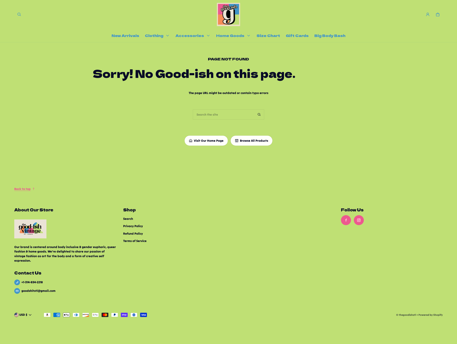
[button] (19, 14)
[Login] (428, 14)
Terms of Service (135, 241)
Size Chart (268, 35)
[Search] (259, 115)
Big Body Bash (329, 35)
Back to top (22, 189)
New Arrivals (125, 35)
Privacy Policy (133, 226)
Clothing (154, 35)
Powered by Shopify (430, 314)
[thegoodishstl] (228, 14)
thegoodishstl (407, 314)
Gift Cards (297, 35)
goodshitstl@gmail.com (38, 291)
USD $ (23, 315)
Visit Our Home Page (209, 141)
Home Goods (230, 35)
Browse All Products (254, 141)
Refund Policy (133, 234)
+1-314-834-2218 (32, 282)
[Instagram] (359, 220)
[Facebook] (346, 220)
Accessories (189, 35)
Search (128, 219)
